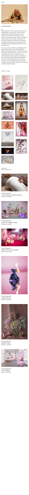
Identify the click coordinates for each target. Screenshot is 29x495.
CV (2, 29)
